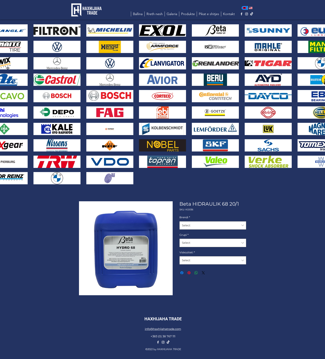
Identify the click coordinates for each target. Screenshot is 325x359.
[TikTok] (252, 14)
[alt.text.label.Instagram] (246, 14)
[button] (188, 14)
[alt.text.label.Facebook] (241, 14)
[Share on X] (203, 273)
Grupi (183, 235)
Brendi (184, 217)
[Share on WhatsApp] (196, 273)
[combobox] (212, 225)
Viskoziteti (187, 252)
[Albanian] (244, 8)
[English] (251, 8)
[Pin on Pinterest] (189, 273)
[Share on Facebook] (182, 273)
